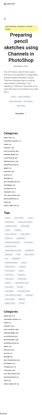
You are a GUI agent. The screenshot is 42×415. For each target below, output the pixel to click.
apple (7, 218)
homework (30, 250)
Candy (30, 218)
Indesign (8, 254)
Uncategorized (10, 199)
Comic (6, 144)
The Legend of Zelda (13, 295)
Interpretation (10, 165)
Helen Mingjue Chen (13, 250)
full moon (28, 242)
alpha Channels (24, 97)
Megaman (16, 258)
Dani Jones (25, 234)
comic (7, 230)
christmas (25, 226)
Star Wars (9, 291)
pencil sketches (15, 101)
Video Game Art (10, 205)
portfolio (9, 275)
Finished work (9, 154)
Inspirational (9, 161)
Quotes (7, 175)
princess (21, 275)
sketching (21, 106)
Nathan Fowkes (11, 262)
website (22, 299)
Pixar (21, 271)
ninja (24, 262)
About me (7, 138)
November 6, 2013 (21, 66)
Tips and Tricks (10, 195)
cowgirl (18, 230)
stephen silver (23, 291)
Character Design (25, 222)
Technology (9, 188)
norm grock (10, 266)
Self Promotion (10, 182)
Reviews (7, 178)
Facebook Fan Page (12, 242)
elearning (21, 238)
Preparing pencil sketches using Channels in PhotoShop (21, 47)
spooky (20, 287)
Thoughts (21, 26)
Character (9, 222)
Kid (6, 258)
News (6, 168)
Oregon (22, 266)
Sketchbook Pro (22, 283)
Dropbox (8, 238)
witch (22, 303)
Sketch (8, 283)
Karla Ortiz (29, 254)
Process (7, 171)
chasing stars (10, 226)
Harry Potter (10, 246)
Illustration (9, 158)
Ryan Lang (9, 279)
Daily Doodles (10, 26)
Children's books (11, 141)
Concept (7, 148)
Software (8, 185)
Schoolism (22, 279)
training (29, 295)
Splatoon (9, 287)
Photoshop (28, 101)
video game (9, 299)
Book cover (19, 218)
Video (6, 202)
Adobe (13, 97)
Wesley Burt (10, 303)
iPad (18, 254)
